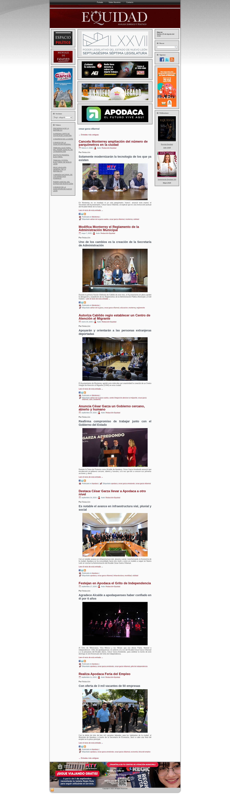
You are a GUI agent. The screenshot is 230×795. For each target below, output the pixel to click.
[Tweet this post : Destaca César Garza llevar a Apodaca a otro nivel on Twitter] (82, 571)
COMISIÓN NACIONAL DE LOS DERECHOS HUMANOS (62, 176)
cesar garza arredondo (126, 483)
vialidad (136, 219)
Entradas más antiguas (89, 135)
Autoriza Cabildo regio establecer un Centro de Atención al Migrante (114, 316)
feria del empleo (144, 752)
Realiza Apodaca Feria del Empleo (104, 674)
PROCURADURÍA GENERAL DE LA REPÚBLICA (59, 169)
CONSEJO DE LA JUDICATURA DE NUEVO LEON (62, 189)
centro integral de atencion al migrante (123, 398)
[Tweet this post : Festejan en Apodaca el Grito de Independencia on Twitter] (82, 662)
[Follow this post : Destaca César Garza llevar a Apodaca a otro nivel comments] (85, 571)
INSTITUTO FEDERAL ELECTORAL (61, 156)
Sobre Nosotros (115, 2)
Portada (100, 2)
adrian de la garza (96, 308)
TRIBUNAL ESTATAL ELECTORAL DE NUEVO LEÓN (62, 162)
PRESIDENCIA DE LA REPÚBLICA (61, 129)
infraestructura (118, 576)
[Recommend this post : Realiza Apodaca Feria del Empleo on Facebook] (80, 747)
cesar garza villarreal (117, 219)
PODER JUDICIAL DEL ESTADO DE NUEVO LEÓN (63, 183)
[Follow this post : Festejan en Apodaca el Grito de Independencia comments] (85, 662)
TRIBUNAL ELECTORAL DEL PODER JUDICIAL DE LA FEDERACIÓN (63, 150)
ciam (91, 399)
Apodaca (95, 483)
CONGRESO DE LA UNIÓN (63, 139)
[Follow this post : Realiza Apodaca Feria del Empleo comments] (85, 747)
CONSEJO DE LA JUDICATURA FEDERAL (62, 143)
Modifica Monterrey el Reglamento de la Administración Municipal (109, 228)
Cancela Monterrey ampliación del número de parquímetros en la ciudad (113, 143)
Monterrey (95, 217)
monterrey (129, 219)
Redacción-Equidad (109, 148)
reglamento (141, 308)
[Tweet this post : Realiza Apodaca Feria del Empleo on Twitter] (82, 747)
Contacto (129, 2)
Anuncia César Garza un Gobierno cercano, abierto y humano (112, 407)
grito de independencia (139, 666)
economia (134, 752)
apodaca (114, 483)
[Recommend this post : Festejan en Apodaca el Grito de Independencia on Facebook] (80, 662)
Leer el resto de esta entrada (91, 210)
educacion (124, 308)
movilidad (128, 576)
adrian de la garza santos (99, 219)
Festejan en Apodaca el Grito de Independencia (115, 583)
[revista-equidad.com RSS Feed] (52, 790)
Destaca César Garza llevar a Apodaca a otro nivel (112, 492)
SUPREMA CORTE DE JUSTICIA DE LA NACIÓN (62, 135)
